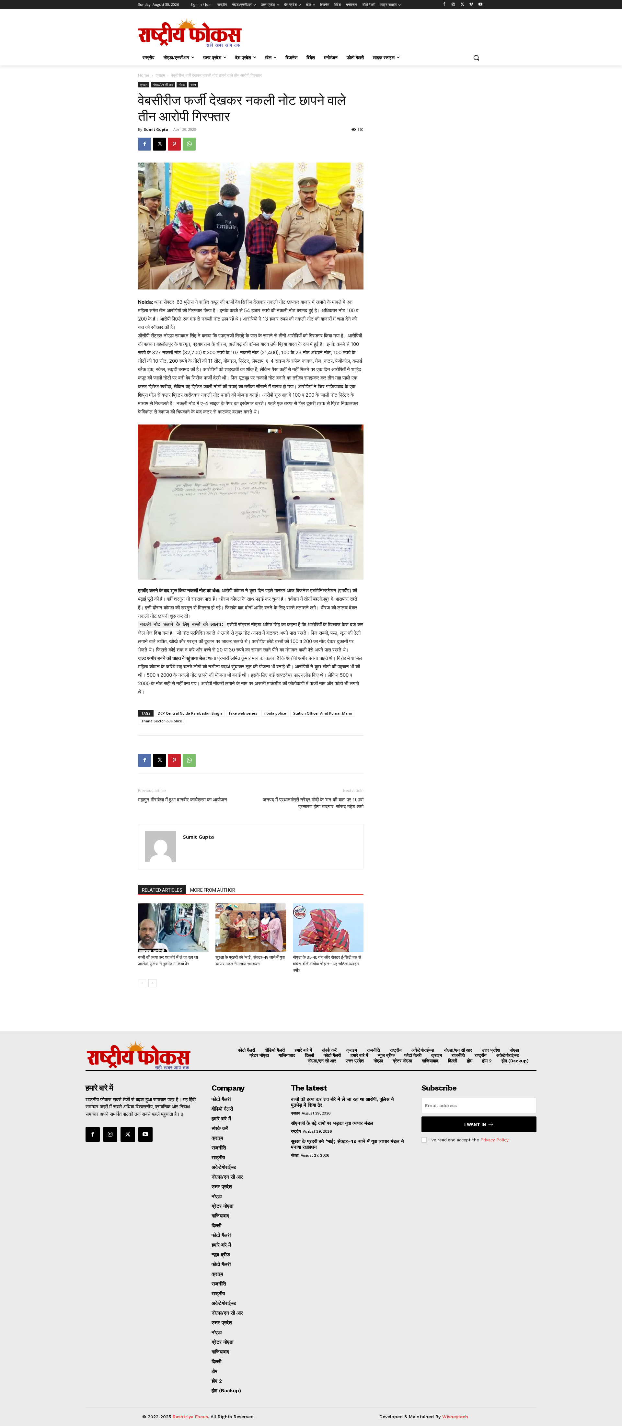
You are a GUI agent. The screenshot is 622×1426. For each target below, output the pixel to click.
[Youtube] (480, 4)
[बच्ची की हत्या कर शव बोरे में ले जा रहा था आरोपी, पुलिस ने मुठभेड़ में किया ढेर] (173, 927)
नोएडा (182, 84)
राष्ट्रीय (296, 1131)
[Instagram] (453, 4)
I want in (475, 1124)
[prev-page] (142, 983)
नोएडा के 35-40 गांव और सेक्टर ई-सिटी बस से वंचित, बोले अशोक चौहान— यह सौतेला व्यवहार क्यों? (327, 964)
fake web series (243, 713)
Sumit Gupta (156, 129)
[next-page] (152, 983)
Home (143, 75)
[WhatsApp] (189, 144)
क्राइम (160, 75)
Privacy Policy (494, 1139)
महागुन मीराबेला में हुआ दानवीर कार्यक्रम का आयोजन (182, 800)
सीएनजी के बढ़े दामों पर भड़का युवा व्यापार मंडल (332, 1123)
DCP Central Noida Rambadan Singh (190, 713)
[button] (476, 57)
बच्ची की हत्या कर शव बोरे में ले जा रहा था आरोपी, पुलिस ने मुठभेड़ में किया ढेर (342, 1102)
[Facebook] (444, 4)
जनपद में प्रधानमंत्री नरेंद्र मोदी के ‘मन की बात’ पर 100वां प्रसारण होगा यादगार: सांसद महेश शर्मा (313, 803)
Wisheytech (455, 1416)
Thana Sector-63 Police (161, 721)
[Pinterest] (174, 144)
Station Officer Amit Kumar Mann (322, 713)
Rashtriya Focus (190, 1416)
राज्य (193, 84)
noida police (275, 713)
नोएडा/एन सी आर (163, 84)
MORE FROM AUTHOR (212, 890)
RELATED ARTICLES (162, 890)
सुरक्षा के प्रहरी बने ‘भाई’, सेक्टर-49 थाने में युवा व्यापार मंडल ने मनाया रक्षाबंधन (347, 1144)
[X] (462, 4)
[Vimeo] (471, 4)
